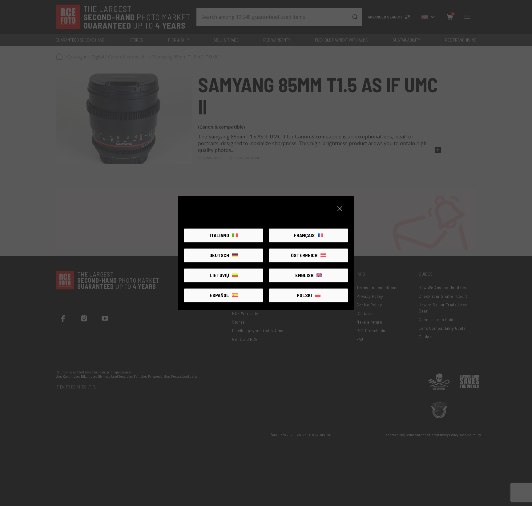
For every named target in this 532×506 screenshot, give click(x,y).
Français (304, 235)
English (304, 275)
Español (219, 295)
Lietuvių (219, 275)
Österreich (304, 255)
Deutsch (219, 255)
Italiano (219, 235)
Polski (304, 295)
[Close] (339, 208)
